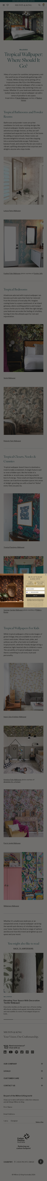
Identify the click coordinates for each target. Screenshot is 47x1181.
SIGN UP (35, 595)
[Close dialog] (45, 574)
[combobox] (28, 592)
